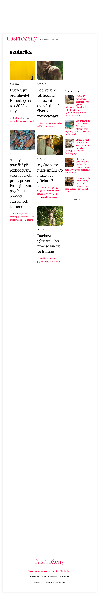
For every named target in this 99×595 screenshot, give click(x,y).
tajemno (53, 197)
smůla (45, 197)
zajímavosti (42, 126)
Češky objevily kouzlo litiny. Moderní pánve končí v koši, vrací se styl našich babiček (77, 185)
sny (51, 261)
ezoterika (14, 121)
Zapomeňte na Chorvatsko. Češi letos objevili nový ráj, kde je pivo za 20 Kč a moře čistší (77, 127)
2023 (15, 118)
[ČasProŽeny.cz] (22, 41)
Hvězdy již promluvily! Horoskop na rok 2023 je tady (20, 100)
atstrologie (23, 118)
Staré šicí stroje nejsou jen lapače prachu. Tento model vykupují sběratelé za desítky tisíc (77, 166)
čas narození (46, 123)
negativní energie (45, 191)
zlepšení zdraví (25, 220)
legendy (53, 187)
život (31, 121)
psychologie (24, 217)
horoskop (23, 121)
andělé (43, 258)
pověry (47, 194)
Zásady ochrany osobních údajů (43, 571)
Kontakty (64, 571)
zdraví (52, 126)
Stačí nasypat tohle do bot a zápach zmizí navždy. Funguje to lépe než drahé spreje (77, 147)
